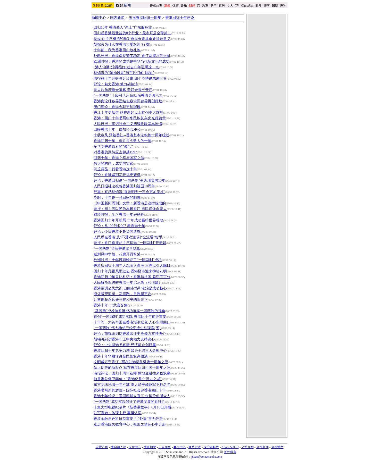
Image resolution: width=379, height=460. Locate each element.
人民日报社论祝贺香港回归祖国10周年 (124, 186)
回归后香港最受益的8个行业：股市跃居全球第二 (132, 33)
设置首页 (102, 447)
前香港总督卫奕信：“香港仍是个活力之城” (128, 379)
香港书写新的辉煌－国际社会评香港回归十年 (130, 390)
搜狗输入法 (118, 447)
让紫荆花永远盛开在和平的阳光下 (121, 300)
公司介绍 (247, 447)
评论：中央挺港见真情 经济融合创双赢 (125, 345)
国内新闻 (117, 18)
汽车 (205, 5)
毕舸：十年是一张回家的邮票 (117, 197)
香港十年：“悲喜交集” (111, 305)
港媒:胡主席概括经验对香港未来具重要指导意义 (132, 39)
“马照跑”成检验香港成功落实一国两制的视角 (129, 311)
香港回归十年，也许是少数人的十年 (122, 141)
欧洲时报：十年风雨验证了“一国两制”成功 (128, 260)
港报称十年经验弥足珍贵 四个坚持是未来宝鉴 (130, 78)
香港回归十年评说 (179, 18)
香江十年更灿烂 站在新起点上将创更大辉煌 (128, 112)
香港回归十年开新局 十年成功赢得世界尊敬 (128, 220)
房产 (213, 5)
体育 (175, 5)
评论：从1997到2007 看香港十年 (119, 226)
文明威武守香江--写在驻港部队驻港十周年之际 (131, 362)
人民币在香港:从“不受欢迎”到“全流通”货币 (128, 237)
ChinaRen (247, 5)
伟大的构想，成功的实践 (113, 163)
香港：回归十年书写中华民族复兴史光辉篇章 (130, 118)
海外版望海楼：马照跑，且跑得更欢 (122, 294)
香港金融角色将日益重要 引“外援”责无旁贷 (128, 419)
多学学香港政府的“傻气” (114, 146)
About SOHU (230, 447)
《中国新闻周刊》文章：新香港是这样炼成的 (130, 203)
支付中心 (135, 447)
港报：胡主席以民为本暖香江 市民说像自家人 (130, 209)
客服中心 (180, 447)
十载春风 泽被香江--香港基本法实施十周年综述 (131, 135)
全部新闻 (262, 447)
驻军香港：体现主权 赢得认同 (118, 413)
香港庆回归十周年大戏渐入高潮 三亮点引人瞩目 (132, 265)
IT (198, 5)
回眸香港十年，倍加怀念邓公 (117, 129)
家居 (222, 5)
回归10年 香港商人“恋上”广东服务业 (123, 27)
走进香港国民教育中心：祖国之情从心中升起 (130, 424)
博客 (267, 5)
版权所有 (230, 452)
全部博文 (277, 447)
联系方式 (194, 447)
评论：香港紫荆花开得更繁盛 (117, 175)
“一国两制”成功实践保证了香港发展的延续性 (129, 402)
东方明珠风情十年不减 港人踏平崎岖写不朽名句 (132, 385)
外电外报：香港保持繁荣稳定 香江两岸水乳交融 (132, 56)
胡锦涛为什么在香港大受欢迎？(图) (122, 44)
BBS (275, 5)
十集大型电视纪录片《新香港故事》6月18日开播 (132, 407)
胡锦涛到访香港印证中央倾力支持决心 (124, 339)
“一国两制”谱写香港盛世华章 (117, 248)
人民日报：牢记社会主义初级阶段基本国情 (128, 124)
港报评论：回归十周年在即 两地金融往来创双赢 (132, 373)
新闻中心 (99, 18)
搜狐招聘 (150, 447)
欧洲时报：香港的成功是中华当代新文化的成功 (131, 61)
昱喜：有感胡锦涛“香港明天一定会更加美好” (129, 192)
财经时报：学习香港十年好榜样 (119, 214)
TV (237, 5)
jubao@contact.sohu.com (206, 456)
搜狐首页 (156, 5)
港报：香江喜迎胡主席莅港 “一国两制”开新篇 (130, 243)
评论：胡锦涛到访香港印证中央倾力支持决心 (130, 334)
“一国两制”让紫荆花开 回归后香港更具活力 (128, 95)
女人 (230, 5)
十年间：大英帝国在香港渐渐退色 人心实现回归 (132, 322)
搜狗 (283, 5)
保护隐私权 (211, 447)
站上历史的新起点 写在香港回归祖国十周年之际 (132, 368)
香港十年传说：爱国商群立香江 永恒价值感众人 (132, 396)
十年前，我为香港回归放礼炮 (117, 50)
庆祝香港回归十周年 (145, 18)
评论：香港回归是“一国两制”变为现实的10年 (129, 180)
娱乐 (184, 5)
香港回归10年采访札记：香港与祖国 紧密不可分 (132, 277)
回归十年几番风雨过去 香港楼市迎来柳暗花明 (130, 271)
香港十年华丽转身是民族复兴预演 (121, 356)
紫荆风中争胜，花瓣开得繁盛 (117, 254)
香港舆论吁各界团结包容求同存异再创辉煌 (128, 101)
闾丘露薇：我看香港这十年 (115, 169)
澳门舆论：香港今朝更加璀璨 (117, 107)
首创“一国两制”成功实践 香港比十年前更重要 (130, 317)
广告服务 (165, 447)
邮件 (259, 5)
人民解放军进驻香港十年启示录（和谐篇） (128, 283)
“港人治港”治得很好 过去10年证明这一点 (126, 67)
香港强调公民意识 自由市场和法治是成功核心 (130, 288)
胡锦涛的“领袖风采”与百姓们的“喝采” (124, 73)
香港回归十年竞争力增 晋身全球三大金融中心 (130, 351)
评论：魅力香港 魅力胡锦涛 (116, 84)
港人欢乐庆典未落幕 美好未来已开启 (123, 90)
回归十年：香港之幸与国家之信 (119, 158)
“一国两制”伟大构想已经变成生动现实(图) (127, 328)
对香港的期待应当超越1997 (115, 152)
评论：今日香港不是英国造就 (118, 231)
